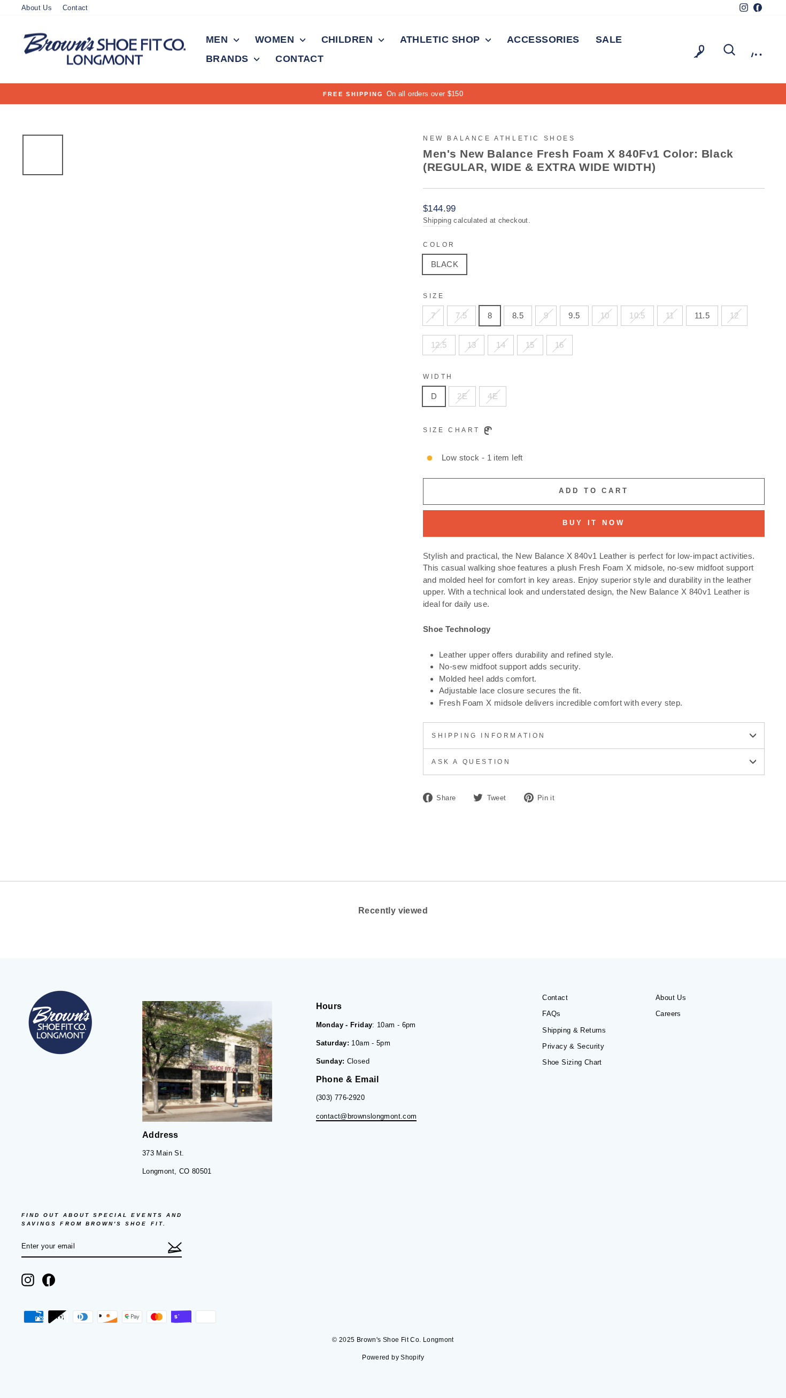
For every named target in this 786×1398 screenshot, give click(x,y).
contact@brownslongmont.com (366, 1116)
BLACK (444, 264)
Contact (75, 8)
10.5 (637, 315)
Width (438, 376)
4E (493, 396)
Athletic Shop (441, 39)
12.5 (439, 344)
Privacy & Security (573, 1046)
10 (605, 315)
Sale (609, 39)
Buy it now (593, 523)
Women (276, 39)
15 (530, 344)
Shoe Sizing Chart (572, 1062)
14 (500, 344)
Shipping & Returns (574, 1030)
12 (734, 315)
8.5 (517, 315)
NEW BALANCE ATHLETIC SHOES (499, 138)
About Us (36, 8)
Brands (228, 58)
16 (559, 344)
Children (348, 39)
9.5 (574, 315)
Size (433, 296)
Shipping (437, 220)
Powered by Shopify (393, 1357)
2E (462, 396)
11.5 (702, 315)
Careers (668, 1014)
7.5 (461, 315)
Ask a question (471, 762)
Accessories (543, 39)
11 (670, 315)
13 (471, 344)
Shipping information (488, 735)
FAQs (551, 1014)
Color (439, 244)
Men (218, 39)
